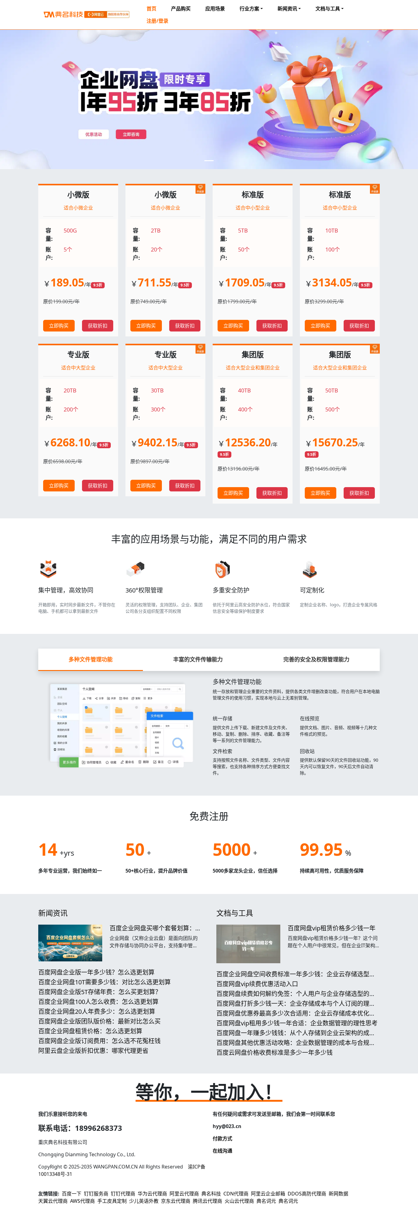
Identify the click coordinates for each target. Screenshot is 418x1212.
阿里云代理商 (184, 1193)
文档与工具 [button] (327, 8)
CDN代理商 (235, 1193)
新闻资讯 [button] (287, 8)
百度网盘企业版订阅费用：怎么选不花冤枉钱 (99, 1041)
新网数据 (338, 1193)
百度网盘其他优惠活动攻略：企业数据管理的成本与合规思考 (295, 1046)
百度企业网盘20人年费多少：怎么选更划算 (96, 1011)
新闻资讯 (53, 913)
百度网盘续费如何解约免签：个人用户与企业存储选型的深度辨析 (295, 997)
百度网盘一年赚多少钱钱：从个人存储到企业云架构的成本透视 (295, 1036)
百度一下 (71, 1193)
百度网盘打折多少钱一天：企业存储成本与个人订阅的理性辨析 (295, 1007)
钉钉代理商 (123, 1193)
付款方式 (222, 1138)
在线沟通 (222, 1150)
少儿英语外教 (144, 1201)
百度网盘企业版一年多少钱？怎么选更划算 (96, 972)
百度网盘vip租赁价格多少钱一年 (331, 928)
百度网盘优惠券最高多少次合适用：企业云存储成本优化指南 (295, 1017)
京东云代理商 (175, 1201)
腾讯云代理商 (207, 1201)
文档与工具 (234, 913)
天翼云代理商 (53, 1201)
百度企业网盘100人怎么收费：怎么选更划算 (98, 1002)
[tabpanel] (209, 726)
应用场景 (215, 8)
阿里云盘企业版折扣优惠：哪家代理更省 (93, 1051)
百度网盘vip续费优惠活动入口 (257, 984)
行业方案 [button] (249, 8)
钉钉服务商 (96, 1193)
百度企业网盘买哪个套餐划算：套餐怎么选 (155, 932)
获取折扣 (97, 325)
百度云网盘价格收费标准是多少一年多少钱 (274, 1052)
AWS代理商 (82, 1201)
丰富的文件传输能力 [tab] (198, 659)
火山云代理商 (239, 1201)
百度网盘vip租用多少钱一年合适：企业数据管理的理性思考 (297, 1023)
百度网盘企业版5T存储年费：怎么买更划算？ (99, 992)
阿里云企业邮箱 (268, 1193)
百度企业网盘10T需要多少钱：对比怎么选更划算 (104, 982)
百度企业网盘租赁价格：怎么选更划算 (90, 1031)
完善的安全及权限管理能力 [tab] (316, 659)
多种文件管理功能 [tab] (91, 659)
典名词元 (266, 1201)
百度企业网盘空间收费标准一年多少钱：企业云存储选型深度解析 (295, 978)
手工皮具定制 (112, 1201)
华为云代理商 (152, 1193)
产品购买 (181, 8)
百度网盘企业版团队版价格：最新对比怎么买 (99, 1021)
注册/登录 (157, 20)
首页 (151, 8)
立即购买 (59, 325)
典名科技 (211, 1193)
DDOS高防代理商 (307, 1193)
